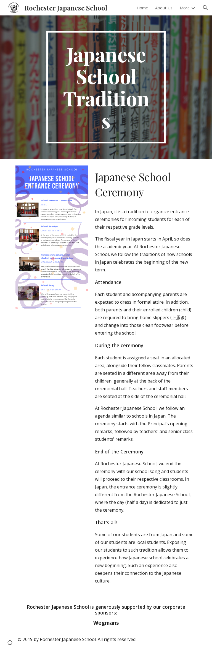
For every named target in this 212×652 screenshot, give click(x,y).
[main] (105, 87)
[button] (205, 7)
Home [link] (142, 7)
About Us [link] (164, 7)
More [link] (185, 7)
